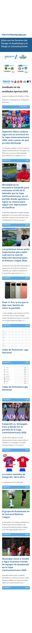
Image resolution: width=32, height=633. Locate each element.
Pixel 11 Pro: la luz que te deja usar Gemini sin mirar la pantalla (15, 305)
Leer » (27, 160)
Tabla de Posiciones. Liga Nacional (15, 351)
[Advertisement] (16, 16)
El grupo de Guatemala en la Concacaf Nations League (15, 514)
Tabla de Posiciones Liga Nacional (15, 388)
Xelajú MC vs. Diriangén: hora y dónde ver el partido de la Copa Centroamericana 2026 (15, 428)
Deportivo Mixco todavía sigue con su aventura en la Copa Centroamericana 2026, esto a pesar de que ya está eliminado (15, 137)
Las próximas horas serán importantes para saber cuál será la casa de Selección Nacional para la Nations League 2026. (16, 255)
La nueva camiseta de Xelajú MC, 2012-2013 (13, 475)
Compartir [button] (23, 107)
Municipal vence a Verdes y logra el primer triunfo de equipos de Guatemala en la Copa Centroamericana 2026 (15, 564)
